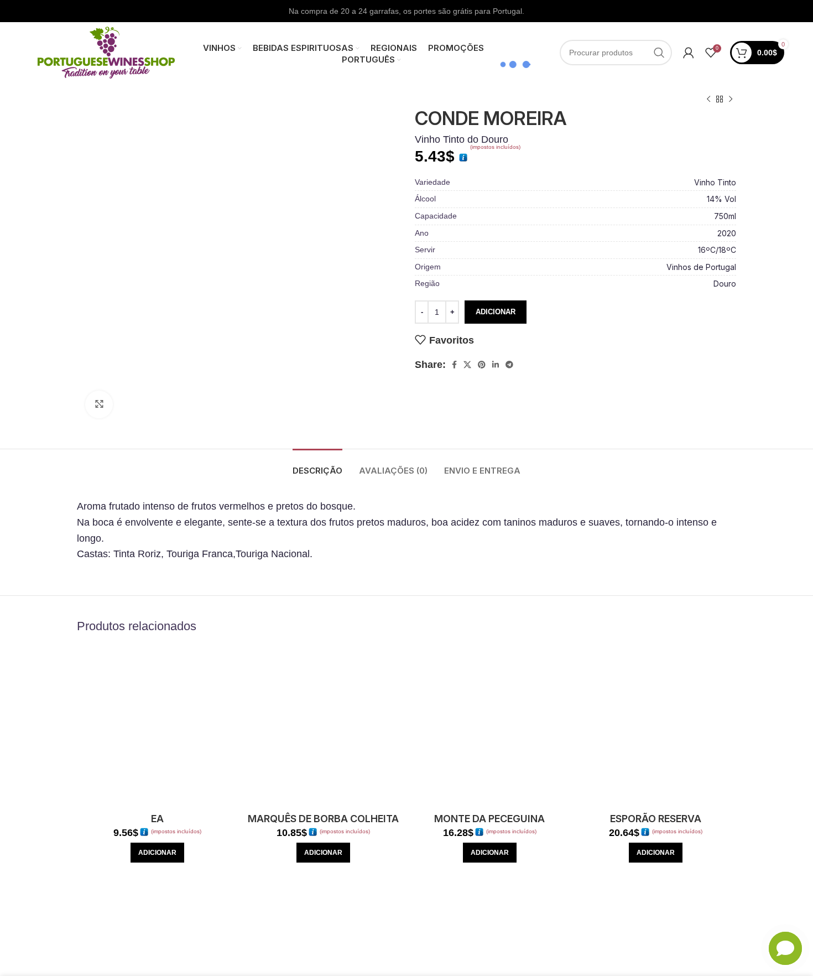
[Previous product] (708, 99)
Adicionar (495, 312)
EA (157, 818)
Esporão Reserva (655, 818)
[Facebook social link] (454, 364)
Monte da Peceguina (489, 818)
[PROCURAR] (659, 52)
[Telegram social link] (509, 364)
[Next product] (730, 99)
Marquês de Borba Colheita (323, 818)
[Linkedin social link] (495, 364)
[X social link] (467, 364)
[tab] (317, 465)
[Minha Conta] (689, 52)
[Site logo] (106, 52)
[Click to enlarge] (99, 404)
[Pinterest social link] (482, 364)
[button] (157, 853)
